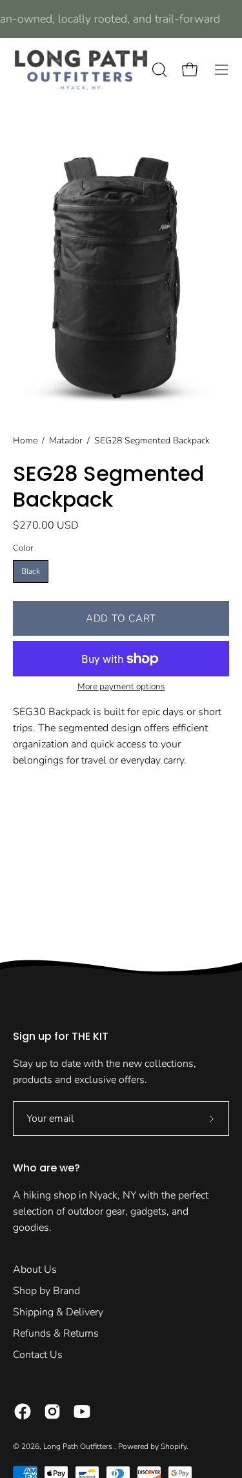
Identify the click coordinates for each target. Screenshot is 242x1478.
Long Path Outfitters (78, 1446)
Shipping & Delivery (58, 1312)
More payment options (121, 686)
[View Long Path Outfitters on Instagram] (52, 1411)
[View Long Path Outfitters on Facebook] (22, 1411)
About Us (35, 1269)
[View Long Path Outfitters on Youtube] (82, 1411)
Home (25, 440)
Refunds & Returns (56, 1333)
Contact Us (38, 1355)
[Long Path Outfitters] (81, 70)
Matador (66, 440)
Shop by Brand (46, 1291)
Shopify (174, 1446)
